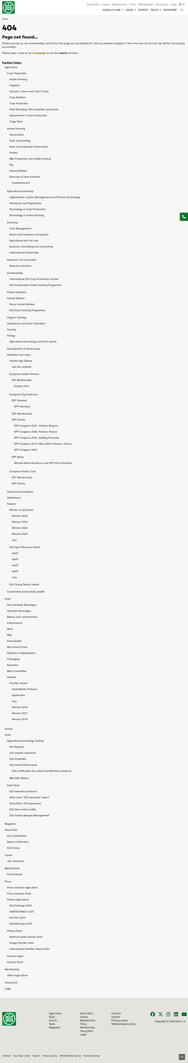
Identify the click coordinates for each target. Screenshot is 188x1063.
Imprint (36, 1056)
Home (5, 18)
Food (129, 10)
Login (173, 5)
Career (106, 5)
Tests (154, 10)
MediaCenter (119, 5)
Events (143, 10)
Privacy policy (49, 1056)
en (183, 5)
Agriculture (112, 10)
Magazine (170, 10)
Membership (145, 5)
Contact (6, 1056)
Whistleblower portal (70, 1056)
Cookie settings (91, 1056)
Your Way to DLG (21, 1056)
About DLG (93, 5)
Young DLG (161, 5)
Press (132, 5)
